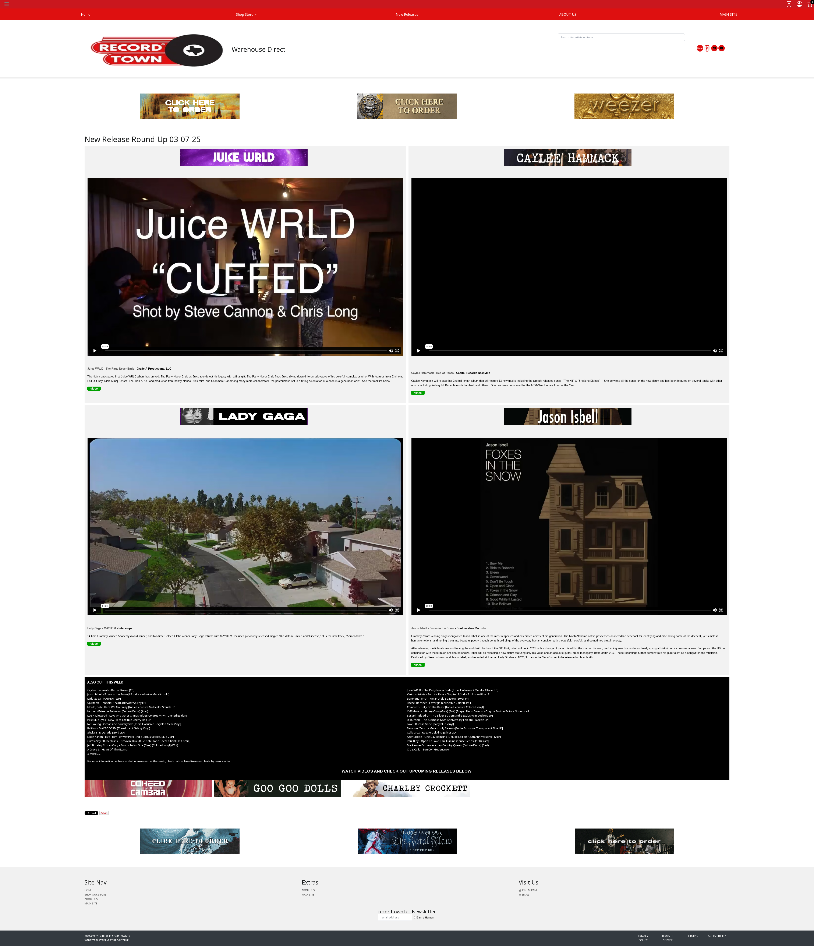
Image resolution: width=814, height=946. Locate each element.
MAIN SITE (728, 14)
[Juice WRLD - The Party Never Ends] (245, 158)
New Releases (407, 14)
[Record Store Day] (707, 48)
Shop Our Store (95, 894)
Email (525, 894)
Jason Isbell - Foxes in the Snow (432, 628)
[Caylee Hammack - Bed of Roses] (419, 393)
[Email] (721, 48)
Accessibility (717, 936)
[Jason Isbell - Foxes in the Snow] (569, 417)
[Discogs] (700, 48)
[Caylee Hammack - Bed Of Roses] (569, 158)
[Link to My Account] (800, 5)
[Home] (157, 50)
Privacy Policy (643, 938)
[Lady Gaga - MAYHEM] (245, 417)
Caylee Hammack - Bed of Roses (432, 372)
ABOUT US (567, 14)
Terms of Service (668, 938)
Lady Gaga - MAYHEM (101, 628)
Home (88, 890)
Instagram (529, 890)
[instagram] (714, 48)
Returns (692, 936)
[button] (246, 14)
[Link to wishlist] (789, 5)
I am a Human (425, 917)
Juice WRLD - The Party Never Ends (110, 368)
